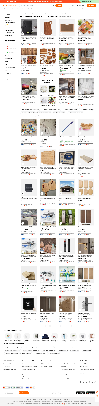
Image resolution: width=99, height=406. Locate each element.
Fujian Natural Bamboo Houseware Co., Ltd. (48, 173)
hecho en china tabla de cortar (45, 347)
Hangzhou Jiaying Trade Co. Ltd (28, 233)
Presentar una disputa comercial (68, 369)
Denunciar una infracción (66, 378)
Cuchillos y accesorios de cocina (52, 13)
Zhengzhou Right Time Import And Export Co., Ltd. (48, 290)
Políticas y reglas (26, 378)
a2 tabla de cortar (75, 350)
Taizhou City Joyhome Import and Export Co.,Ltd (29, 43)
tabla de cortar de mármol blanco (76, 112)
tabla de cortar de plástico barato (13, 350)
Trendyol (65, 399)
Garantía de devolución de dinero (29, 366)
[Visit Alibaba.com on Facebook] (81, 382)
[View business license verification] (62, 404)
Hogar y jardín (28, 13)
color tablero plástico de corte (28, 115)
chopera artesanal (87, 350)
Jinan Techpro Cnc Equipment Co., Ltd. (48, 233)
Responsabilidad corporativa (9, 369)
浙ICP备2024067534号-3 (86, 403)
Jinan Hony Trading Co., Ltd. (84, 174)
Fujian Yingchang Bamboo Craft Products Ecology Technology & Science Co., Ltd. (86, 143)
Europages (70, 399)
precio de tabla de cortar (78, 347)
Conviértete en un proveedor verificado (86, 372)
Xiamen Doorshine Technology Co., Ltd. (67, 233)
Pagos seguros (25, 363)
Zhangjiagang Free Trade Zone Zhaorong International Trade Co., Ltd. (48, 43)
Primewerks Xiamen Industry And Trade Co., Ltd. (86, 104)
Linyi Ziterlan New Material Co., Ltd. (66, 102)
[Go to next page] (70, 326)
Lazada (49, 399)
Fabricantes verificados (46, 363)
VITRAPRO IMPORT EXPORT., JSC (47, 203)
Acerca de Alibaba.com (8, 360)
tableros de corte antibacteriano (62, 347)
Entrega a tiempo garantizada (28, 369)
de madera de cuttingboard (87, 109)
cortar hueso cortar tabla (60, 112)
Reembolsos (63, 372)
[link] (97, 392)
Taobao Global (55, 399)
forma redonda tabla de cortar (71, 109)
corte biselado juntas (63, 350)
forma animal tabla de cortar (49, 350)
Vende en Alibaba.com (85, 363)
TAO (61, 399)
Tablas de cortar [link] (65, 13)
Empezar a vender (84, 366)
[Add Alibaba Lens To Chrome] (24, 392)
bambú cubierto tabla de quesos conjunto (30, 109)
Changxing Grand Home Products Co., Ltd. (29, 143)
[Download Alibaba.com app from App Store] (80, 392)
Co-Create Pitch (6, 366)
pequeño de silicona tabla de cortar (31, 350)
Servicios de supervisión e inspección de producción (28, 375)
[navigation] (11, 170)
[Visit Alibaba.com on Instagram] (89, 382)
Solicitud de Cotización (46, 366)
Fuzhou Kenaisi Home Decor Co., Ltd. (29, 319)
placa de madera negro (26, 353)
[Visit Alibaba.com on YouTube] (92, 382)
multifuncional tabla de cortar (28, 112)
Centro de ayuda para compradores (69, 363)
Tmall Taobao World (42, 399)
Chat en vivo (63, 366)
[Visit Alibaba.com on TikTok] (95, 382)
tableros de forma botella (44, 115)
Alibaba (21, 13)
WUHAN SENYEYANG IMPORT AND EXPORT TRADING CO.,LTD (48, 73)
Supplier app (54, 392)
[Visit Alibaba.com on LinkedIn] (83, 382)
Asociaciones (83, 376)
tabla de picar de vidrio (40, 353)
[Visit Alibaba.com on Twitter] (86, 382)
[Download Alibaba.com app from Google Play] (91, 392)
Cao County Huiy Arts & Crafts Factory (48, 261)
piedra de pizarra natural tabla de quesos (52, 109)
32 (67, 326)
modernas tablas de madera (12, 353)
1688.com (34, 399)
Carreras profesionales (8, 372)
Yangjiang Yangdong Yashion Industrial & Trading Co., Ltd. (29, 173)
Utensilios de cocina (38, 13)
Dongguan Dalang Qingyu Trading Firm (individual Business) (67, 173)
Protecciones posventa (27, 372)
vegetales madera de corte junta (13, 347)
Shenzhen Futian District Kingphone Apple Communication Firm (67, 144)
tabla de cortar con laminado (45, 112)
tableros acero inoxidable (54, 353)
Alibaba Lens (10, 392)
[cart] (73, 5)
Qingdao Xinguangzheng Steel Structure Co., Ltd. (67, 203)
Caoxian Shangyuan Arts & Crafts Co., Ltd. (29, 71)
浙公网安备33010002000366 (73, 403)
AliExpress (29, 399)
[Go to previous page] (44, 326)
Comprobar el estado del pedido (87, 369)
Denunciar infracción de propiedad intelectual (68, 375)
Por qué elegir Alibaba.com (9, 363)
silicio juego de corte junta (29, 347)
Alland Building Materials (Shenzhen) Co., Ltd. (86, 71)
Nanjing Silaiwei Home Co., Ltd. (84, 233)
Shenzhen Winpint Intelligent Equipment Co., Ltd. (67, 73)
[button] (54, 5)
